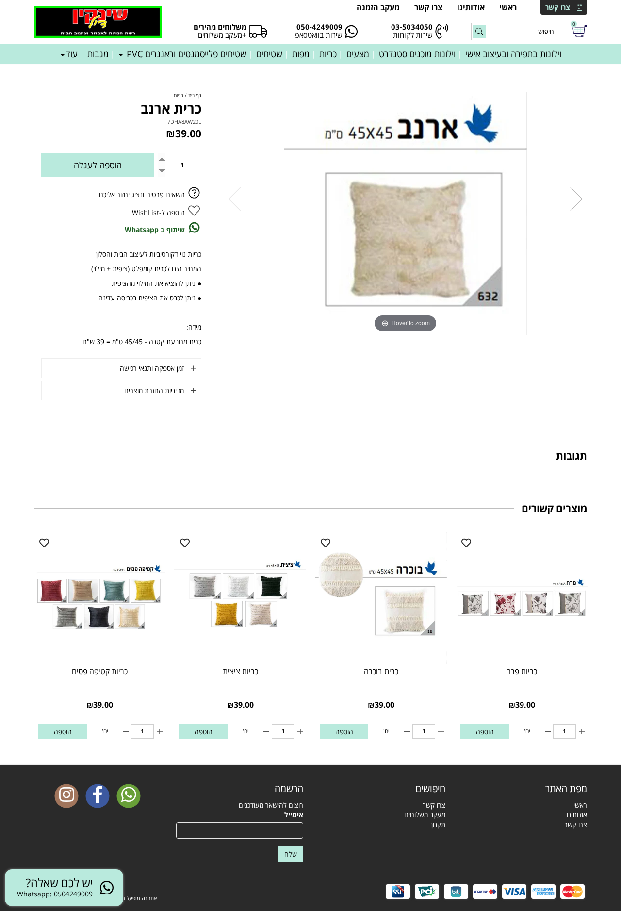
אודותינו (471, 7)
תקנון (438, 824)
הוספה (485, 731)
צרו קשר (557, 7)
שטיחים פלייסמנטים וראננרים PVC (185, 54)
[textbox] (381, 788)
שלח (290, 854)
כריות (328, 54)
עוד (72, 54)
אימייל (293, 814)
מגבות (98, 54)
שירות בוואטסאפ (319, 35)
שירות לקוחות (413, 35)
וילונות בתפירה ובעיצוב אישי (513, 54)
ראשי (508, 7)
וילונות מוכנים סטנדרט (417, 54)
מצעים (357, 54)
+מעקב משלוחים (222, 35)
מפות (301, 54)
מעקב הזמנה (378, 7)
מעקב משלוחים (424, 814)
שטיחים (269, 54)
